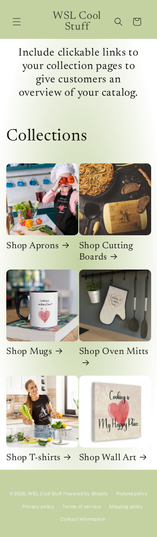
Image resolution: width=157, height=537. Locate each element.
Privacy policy (38, 506)
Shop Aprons (32, 246)
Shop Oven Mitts (114, 351)
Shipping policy (126, 506)
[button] (17, 22)
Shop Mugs (29, 351)
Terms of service (81, 506)
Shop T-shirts (33, 458)
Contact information (82, 519)
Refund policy (131, 493)
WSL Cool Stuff (45, 493)
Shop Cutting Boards (106, 252)
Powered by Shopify (85, 493)
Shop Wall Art (107, 458)
